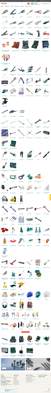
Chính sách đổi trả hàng (29, 378)
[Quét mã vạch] (27, 4)
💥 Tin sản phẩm (15, 376)
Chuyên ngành (17, 6)
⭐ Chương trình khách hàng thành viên (31, 376)
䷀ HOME (2, 6)
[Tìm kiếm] (29, 4)
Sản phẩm (11, 6)
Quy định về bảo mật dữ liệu (29, 377)
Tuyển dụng (14, 378)
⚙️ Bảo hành (26, 6)
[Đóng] (16, 388)
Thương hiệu (22, 6)
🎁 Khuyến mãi (7, 6)
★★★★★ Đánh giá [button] (50, 197)
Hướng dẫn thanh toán (16, 384)
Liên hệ (30, 6)
